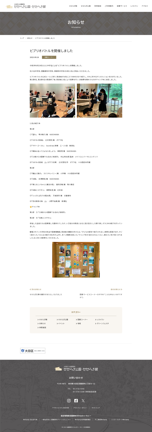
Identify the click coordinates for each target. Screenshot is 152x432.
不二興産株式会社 (101, 419)
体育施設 (97, 6)
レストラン (134, 6)
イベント (61, 323)
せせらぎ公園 (86, 6)
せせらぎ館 (73, 6)
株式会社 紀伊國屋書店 (83, 419)
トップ (22, 38)
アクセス (145, 6)
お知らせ (30, 38)
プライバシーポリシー (80, 408)
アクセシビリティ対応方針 (60, 408)
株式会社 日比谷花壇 (30, 419)
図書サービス (122, 6)
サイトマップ (96, 408)
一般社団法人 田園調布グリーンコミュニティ (56, 419)
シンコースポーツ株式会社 (120, 419)
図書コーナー (82, 319)
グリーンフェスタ (102, 323)
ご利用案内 (109, 6)
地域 (79, 323)
